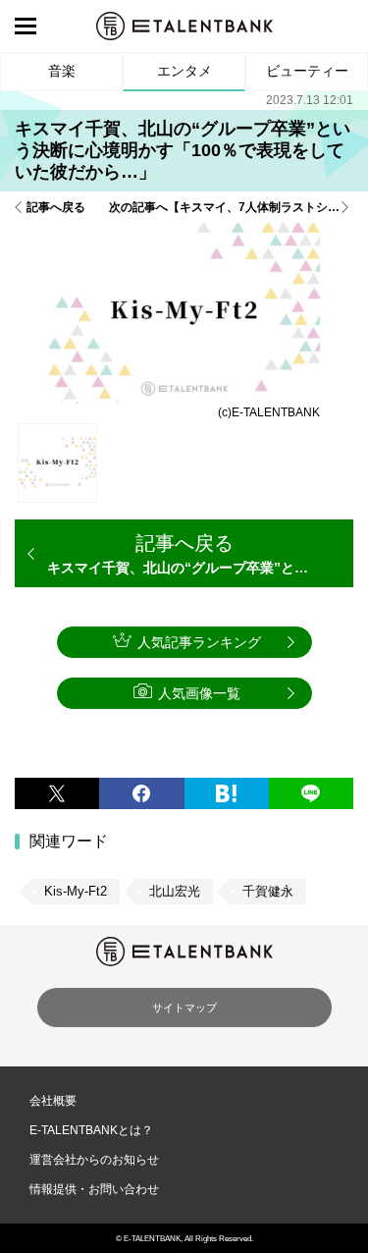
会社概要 (53, 1101)
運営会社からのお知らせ (94, 1160)
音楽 (62, 71)
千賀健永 (267, 891)
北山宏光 (174, 891)
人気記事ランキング (199, 642)
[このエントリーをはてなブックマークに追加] (226, 793)
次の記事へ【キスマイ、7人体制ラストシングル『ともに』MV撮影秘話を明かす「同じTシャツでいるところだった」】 (231, 207)
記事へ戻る (55, 207)
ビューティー (307, 71)
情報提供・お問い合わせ (94, 1189)
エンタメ (184, 71)
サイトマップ (184, 1007)
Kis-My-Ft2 (75, 891)
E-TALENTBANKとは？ (91, 1130)
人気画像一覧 (199, 693)
